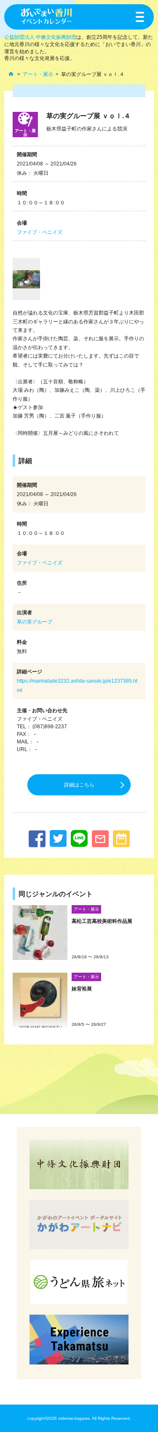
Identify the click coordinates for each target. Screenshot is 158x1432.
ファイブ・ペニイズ (39, 232)
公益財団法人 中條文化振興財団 (40, 37)
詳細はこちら (79, 785)
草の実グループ (34, 622)
